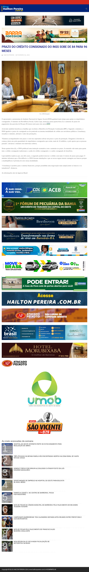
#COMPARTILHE (51, 569)
